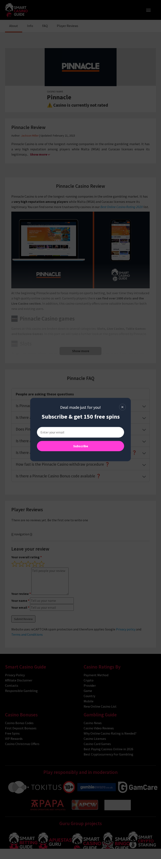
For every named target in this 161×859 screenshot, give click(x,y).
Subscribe (80, 446)
